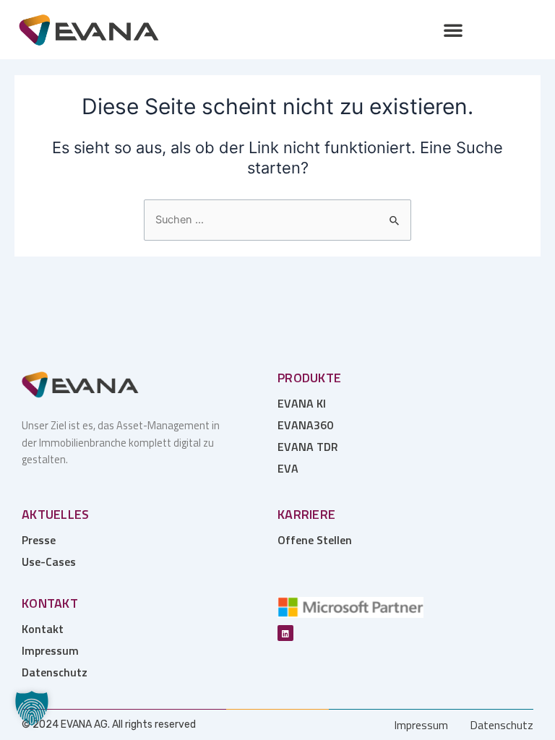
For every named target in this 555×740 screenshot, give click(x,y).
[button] (453, 29)
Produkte (309, 377)
